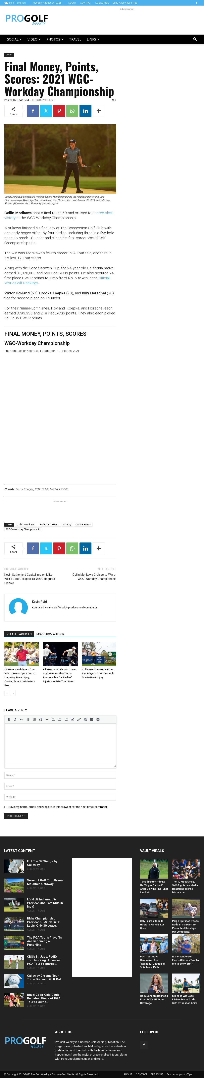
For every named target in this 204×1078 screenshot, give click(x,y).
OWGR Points (83, 524)
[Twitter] (46, 111)
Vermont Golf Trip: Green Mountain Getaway (45, 882)
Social (13, 39)
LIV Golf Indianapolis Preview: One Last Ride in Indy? (45, 903)
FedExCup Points (49, 524)
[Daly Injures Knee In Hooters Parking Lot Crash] (154, 908)
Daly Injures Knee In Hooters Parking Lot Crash (152, 924)
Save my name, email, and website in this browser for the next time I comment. (58, 806)
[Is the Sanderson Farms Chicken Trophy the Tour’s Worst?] (186, 943)
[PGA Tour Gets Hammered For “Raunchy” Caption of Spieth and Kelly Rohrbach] (154, 943)
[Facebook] (197, 3)
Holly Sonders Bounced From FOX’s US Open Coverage (154, 999)
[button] (195, 40)
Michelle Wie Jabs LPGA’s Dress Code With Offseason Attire (184, 999)
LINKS (91, 39)
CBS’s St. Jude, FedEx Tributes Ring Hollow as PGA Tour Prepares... (43, 960)
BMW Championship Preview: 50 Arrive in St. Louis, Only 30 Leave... (43, 922)
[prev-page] (6, 693)
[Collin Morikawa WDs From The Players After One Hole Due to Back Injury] (99, 654)
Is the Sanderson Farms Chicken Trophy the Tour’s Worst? (185, 960)
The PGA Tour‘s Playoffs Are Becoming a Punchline (44, 941)
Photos (53, 39)
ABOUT (72, 2)
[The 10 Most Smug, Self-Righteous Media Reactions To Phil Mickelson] (186, 869)
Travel (75, 39)
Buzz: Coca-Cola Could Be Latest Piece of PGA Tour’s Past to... (43, 998)
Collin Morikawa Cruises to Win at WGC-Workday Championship (94, 577)
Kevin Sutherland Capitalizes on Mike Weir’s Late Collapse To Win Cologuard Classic (29, 579)
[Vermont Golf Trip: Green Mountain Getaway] (14, 885)
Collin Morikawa (26, 524)
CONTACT (85, 2)
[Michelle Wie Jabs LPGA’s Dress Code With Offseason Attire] (186, 983)
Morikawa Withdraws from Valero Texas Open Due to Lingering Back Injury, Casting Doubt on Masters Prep (19, 677)
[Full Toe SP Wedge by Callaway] (14, 866)
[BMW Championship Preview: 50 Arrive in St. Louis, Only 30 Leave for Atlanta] (14, 924)
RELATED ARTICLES (19, 634)
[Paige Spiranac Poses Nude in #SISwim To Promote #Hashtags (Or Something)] (186, 908)
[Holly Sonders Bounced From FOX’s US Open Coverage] (154, 983)
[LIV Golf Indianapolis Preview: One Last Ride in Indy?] (14, 905)
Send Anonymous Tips (125, 2)
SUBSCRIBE (102, 2)
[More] (99, 111)
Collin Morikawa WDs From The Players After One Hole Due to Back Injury (98, 673)
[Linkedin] (85, 111)
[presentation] (8, 719)
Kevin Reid (23, 100)
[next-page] (13, 693)
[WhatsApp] (72, 111)
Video (32, 39)
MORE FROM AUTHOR (50, 634)
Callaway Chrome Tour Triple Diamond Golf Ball (44, 977)
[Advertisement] (127, 20)
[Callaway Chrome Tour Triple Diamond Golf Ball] (14, 981)
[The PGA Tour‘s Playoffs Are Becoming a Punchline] (14, 943)
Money (9, 55)
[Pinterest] (59, 111)
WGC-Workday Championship (23, 529)
